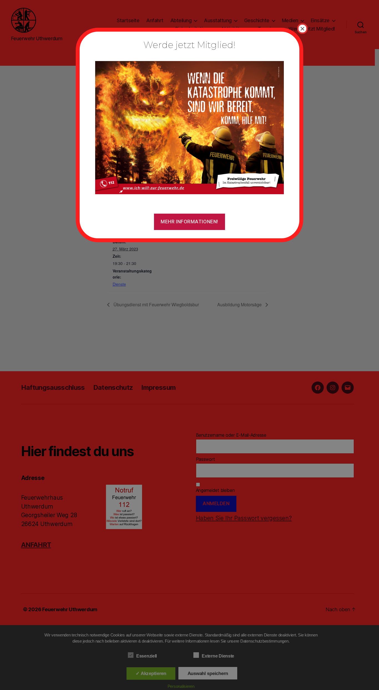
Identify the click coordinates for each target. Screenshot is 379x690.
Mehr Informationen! (189, 221)
